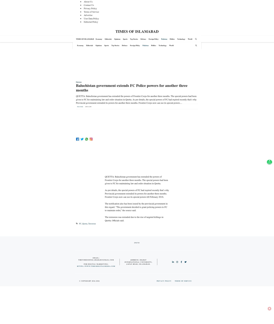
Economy (99, 39)
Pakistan (164, 39)
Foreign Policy (154, 39)
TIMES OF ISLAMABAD (137, 31)
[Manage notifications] (269, 308)
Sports (125, 39)
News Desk (80, 106)
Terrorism (92, 223)
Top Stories (134, 39)
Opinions (117, 39)
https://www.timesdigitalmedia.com (96, 266)
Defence (143, 39)
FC (80, 223)
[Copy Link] (91, 139)
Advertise (88, 15)
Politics (172, 39)
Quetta (84, 223)
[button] (196, 39)
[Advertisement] (137, 66)
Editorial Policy (91, 21)
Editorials (108, 39)
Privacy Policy (90, 8)
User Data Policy (91, 18)
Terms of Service (91, 11)
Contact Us (89, 5)
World (190, 39)
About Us (88, 1)
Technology (181, 39)
